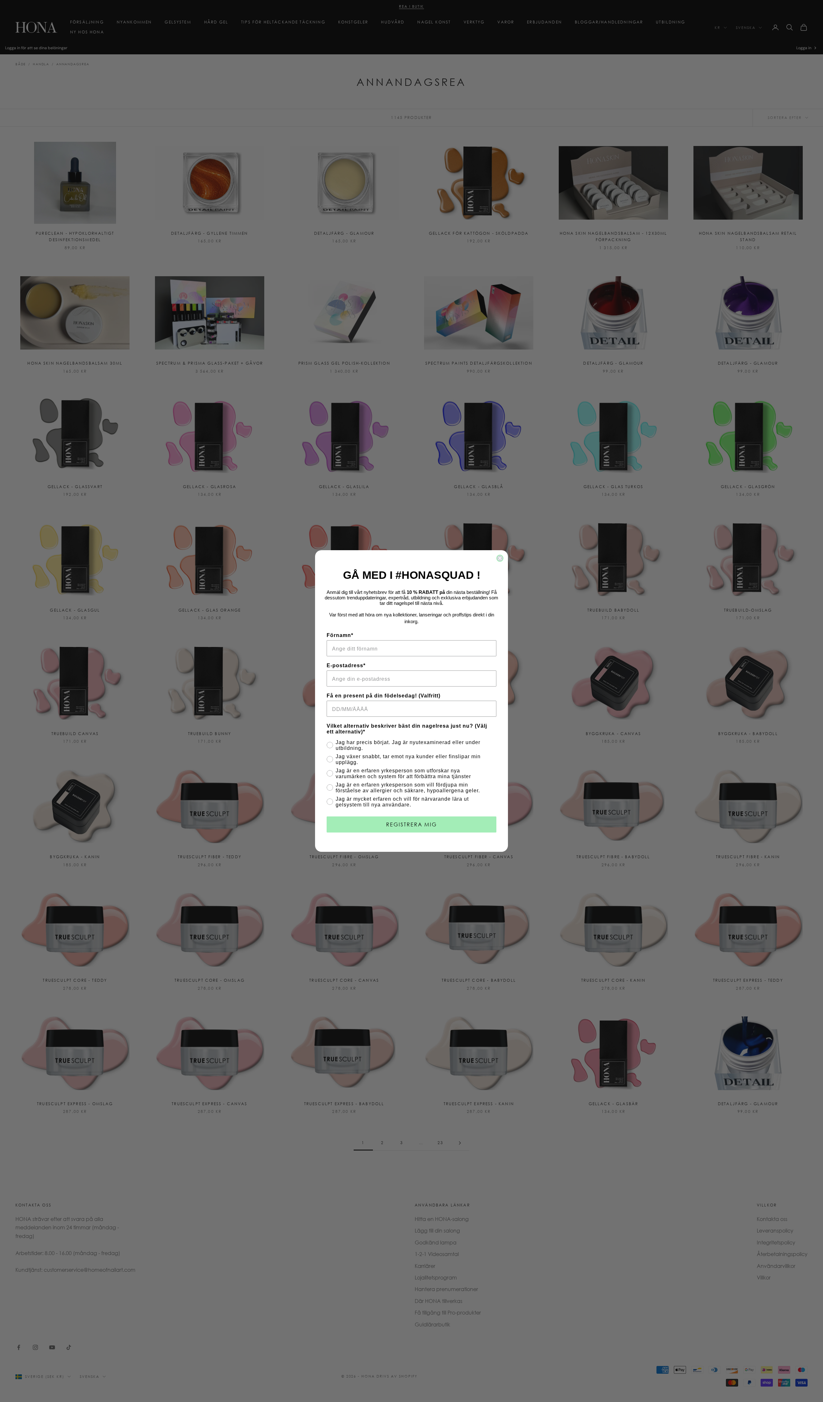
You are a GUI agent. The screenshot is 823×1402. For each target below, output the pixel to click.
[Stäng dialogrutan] (500, 558)
